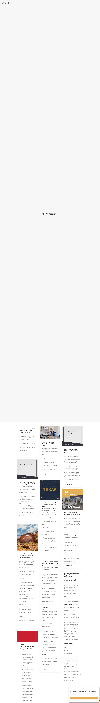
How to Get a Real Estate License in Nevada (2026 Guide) (72, 514)
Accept (84, 698)
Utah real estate (27, 588)
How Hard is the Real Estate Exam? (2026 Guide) (48, 444)
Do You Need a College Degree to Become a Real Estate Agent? (72, 574)
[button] (97, 688)
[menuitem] (58, 3)
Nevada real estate (72, 535)
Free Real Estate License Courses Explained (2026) (27, 483)
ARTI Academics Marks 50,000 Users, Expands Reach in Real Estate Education (26, 647)
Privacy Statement (86, 700)
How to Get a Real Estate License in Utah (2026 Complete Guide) (27, 555)
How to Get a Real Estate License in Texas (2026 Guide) (50, 504)
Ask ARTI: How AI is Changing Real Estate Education (71, 450)
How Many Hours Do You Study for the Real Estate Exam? (50, 563)
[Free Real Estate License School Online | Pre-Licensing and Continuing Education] (9, 3)
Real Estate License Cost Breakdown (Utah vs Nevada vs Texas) (27, 430)
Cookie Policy (81, 700)
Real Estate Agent (69, 604)
